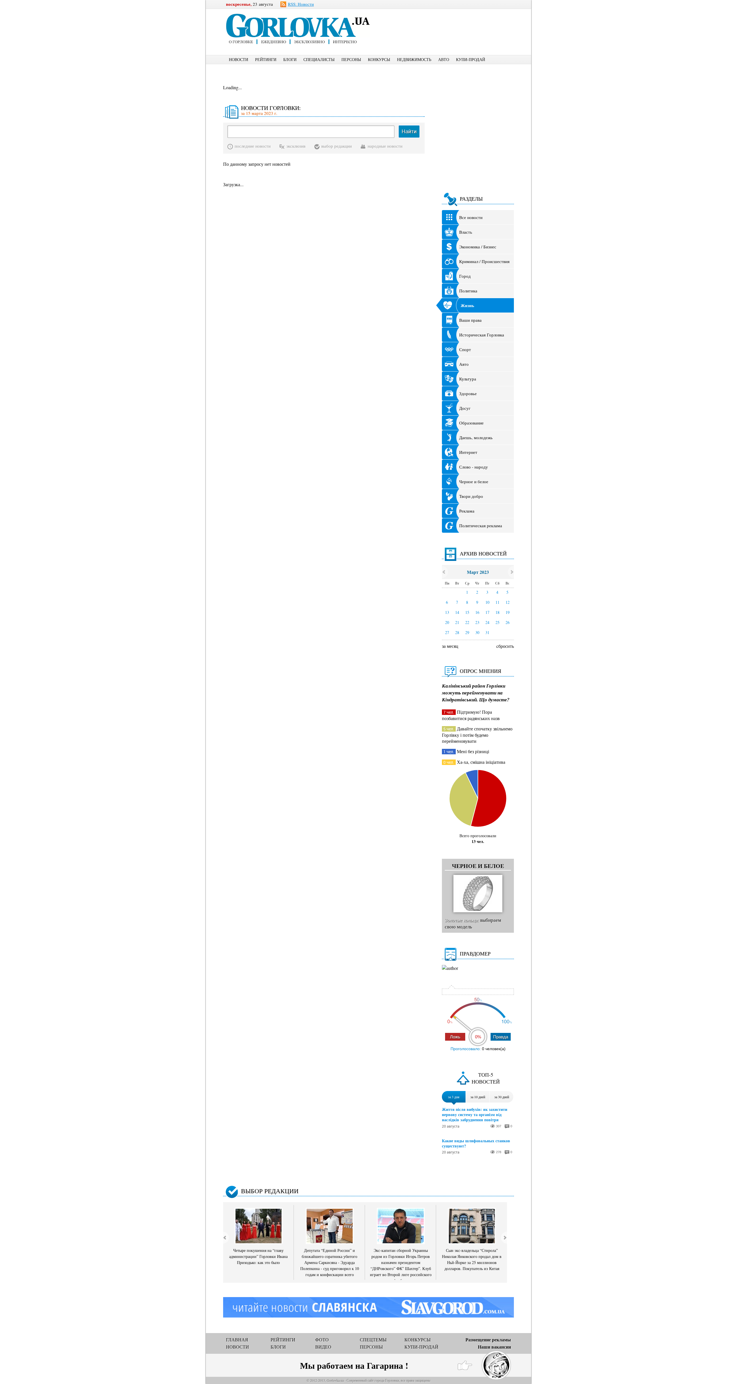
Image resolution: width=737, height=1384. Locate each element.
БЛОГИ (290, 59)
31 (487, 632)
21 (457, 622)
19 (508, 612)
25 (497, 622)
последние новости (253, 146)
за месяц (450, 646)
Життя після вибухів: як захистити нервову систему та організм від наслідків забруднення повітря (474, 1115)
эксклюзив (295, 146)
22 (467, 622)
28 (457, 632)
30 (477, 632)
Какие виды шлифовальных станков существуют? (476, 1143)
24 (487, 622)
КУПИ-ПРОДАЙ (470, 59)
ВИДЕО (323, 1347)
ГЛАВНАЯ (237, 1340)
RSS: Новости (301, 4)
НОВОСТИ (238, 59)
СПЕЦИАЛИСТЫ (319, 59)
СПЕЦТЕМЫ (373, 1340)
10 (487, 602)
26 (508, 622)
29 (467, 632)
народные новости (385, 146)
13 (447, 612)
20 (447, 622)
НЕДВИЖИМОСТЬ (414, 59)
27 (447, 632)
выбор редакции (336, 146)
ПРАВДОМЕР (475, 953)
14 (457, 612)
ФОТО (322, 1340)
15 (467, 612)
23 (477, 622)
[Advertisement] (451, 22)
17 (487, 612)
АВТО (443, 59)
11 (497, 602)
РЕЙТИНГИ (265, 59)
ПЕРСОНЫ (351, 59)
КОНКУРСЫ (379, 59)
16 (477, 612)
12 (508, 602)
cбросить (505, 646)
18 (497, 612)
